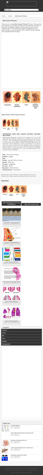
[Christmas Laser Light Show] (5, 460)
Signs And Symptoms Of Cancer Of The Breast (12, 203)
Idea (3, 335)
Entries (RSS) (15, 472)
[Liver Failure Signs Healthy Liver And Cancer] (5, 453)
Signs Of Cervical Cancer (31, 204)
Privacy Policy (25, 468)
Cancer (10, 16)
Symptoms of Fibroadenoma (12, 222)
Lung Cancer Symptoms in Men (11, 281)
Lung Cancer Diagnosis (11, 321)
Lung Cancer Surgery (11, 301)
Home (3, 16)
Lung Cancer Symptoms (11, 262)
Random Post (34, 468)
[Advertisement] (21, 46)
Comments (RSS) (27, 472)
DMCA (18, 468)
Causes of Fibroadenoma (11, 242)
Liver (3, 338)
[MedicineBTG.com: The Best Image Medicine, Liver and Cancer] (21, 6)
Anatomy (4, 330)
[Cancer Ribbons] (6, 430)
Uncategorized (6, 344)
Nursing (4, 341)
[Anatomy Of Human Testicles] (6, 445)
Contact (6, 468)
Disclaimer (13, 468)
